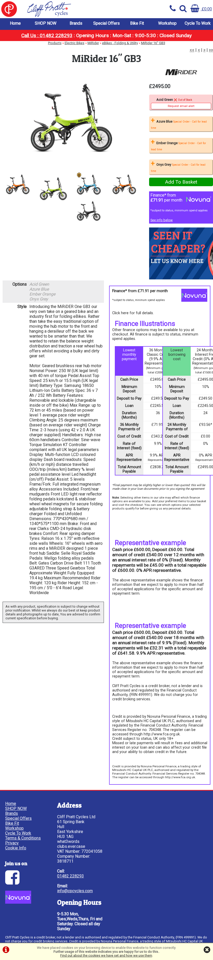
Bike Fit (137, 23)
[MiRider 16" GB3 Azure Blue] (88, 184)
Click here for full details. (133, 313)
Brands (76, 23)
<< (192, 50)
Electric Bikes (74, 43)
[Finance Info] (18, 902)
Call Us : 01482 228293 (46, 35)
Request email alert (181, 106)
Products (55, 43)
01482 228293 (70, 876)
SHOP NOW (45, 23)
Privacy (12, 843)
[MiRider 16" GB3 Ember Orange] (124, 184)
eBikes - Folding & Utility (120, 43)
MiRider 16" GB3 (153, 43)
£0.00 (206, 8)
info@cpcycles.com (75, 890)
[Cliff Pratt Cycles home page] (53, 9)
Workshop (167, 23)
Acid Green (175, 103)
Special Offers (106, 23)
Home (15, 23)
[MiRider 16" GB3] (71, 117)
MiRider (93, 43)
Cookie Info (15, 847)
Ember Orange (178, 146)
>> (211, 50)
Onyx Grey (178, 168)
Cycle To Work (198, 23)
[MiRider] (181, 72)
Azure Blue (179, 124)
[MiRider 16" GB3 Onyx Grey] (88, 211)
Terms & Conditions (23, 838)
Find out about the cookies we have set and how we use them (106, 955)
